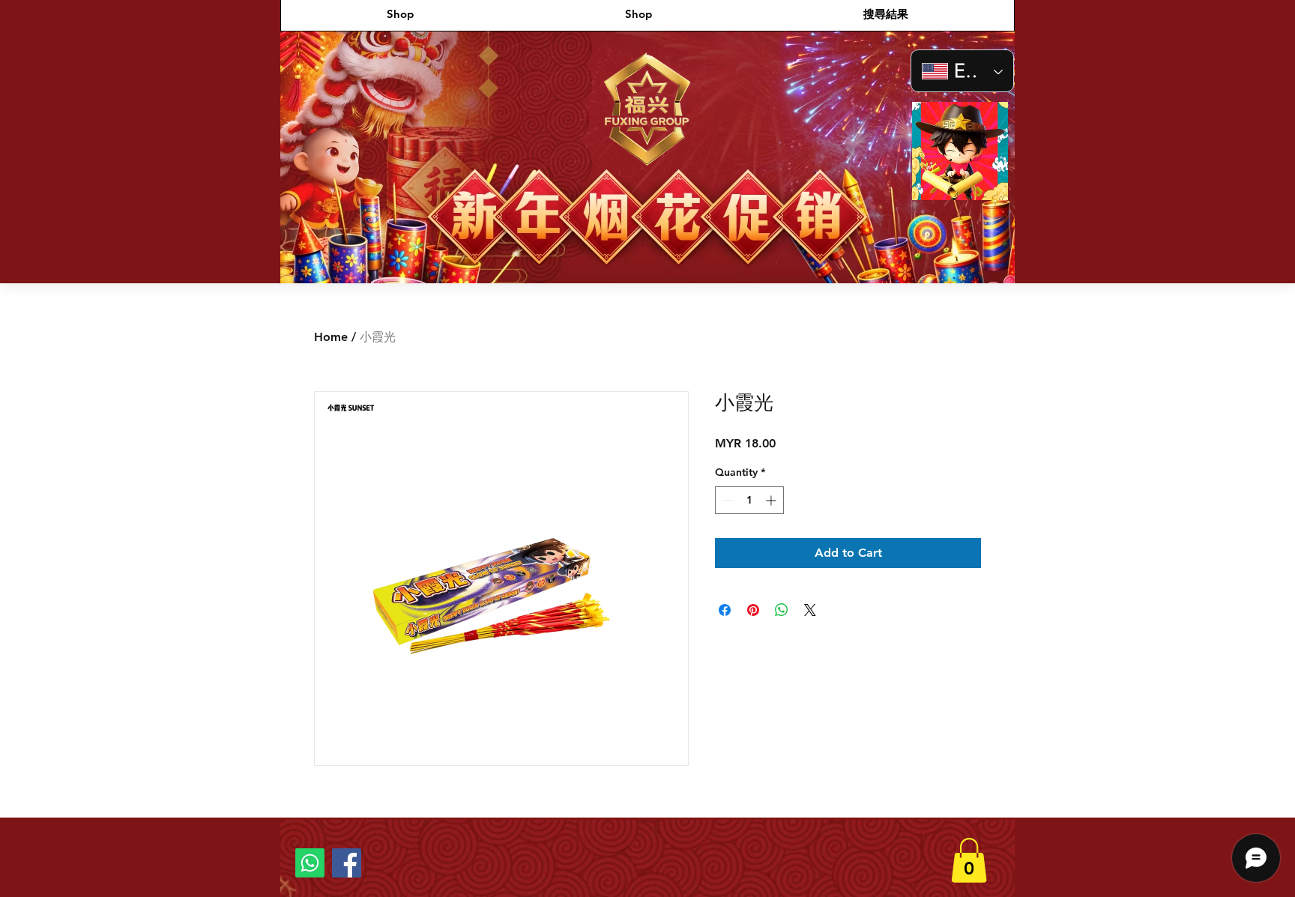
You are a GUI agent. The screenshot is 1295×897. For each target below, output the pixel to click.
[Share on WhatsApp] (782, 610)
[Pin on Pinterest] (753, 610)
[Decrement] (726, 500)
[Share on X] (810, 610)
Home (331, 337)
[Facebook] (346, 863)
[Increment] (772, 500)
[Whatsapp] (309, 863)
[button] (989, 183)
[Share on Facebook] (725, 610)
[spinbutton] (749, 500)
